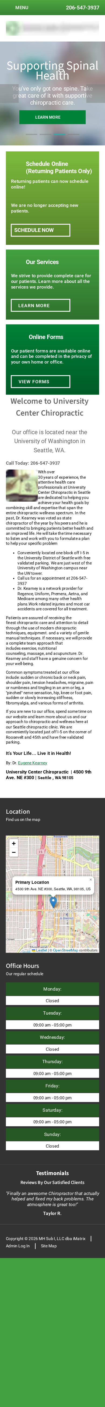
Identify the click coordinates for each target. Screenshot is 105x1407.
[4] (73, 139)
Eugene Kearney (32, 763)
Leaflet (41, 949)
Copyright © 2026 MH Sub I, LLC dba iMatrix (46, 1238)
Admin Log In (18, 1246)
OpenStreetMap (65, 949)
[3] (59, 139)
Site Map (49, 1246)
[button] (53, 902)
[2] (45, 139)
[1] (31, 139)
